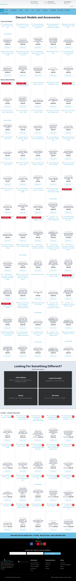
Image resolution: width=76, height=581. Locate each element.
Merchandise (53, 10)
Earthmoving (14, 10)
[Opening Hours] (45, 2)
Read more (7, 47)
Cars (32, 10)
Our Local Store (34, 1)
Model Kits (45, 10)
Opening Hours (50, 1)
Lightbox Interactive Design (65, 577)
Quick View (7, 35)
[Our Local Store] (28, 2)
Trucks (26, 10)
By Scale (38, 10)
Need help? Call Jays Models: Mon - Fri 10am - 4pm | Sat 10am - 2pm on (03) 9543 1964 (38, 535)
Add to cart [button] (22, 47)
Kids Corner (60, 10)
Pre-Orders (67, 10)
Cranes (6, 10)
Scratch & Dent (4, 13)
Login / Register (67, 1)
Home (2, 10)
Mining (21, 10)
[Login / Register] (62, 2)
